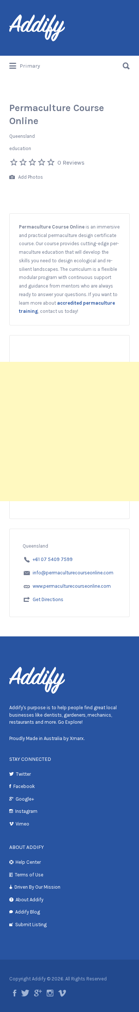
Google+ (25, 799)
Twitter (23, 774)
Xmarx (77, 738)
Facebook (24, 786)
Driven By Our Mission (37, 887)
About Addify (29, 899)
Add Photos (30, 177)
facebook (14, 993)
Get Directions (48, 599)
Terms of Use (29, 875)
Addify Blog (27, 912)
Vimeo (22, 824)
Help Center (28, 862)
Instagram (26, 811)
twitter (25, 993)
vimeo (62, 993)
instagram (50, 993)
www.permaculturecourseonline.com (72, 586)
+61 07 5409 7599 (53, 559)
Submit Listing (31, 924)
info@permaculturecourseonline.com (73, 572)
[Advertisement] (69, 431)
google (38, 993)
